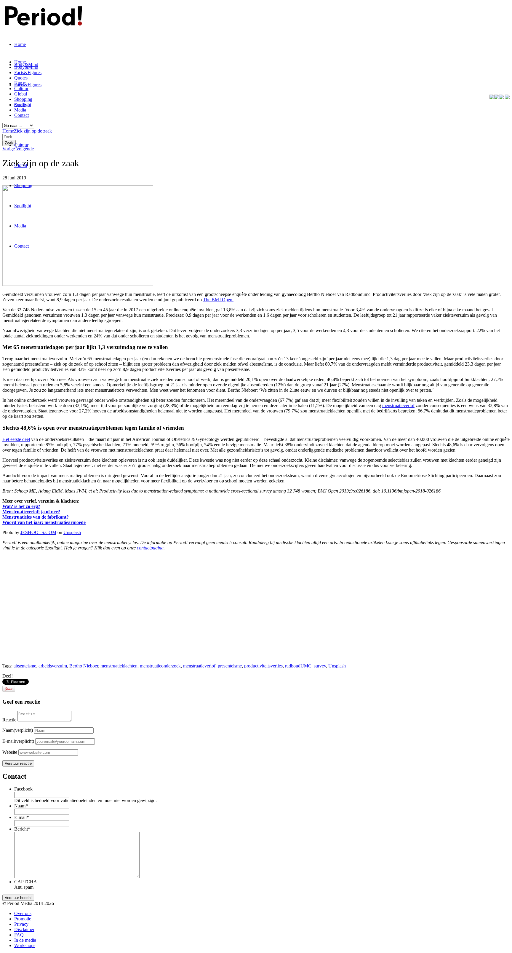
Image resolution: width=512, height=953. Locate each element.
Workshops (24, 945)
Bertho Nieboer (83, 665)
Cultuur (21, 145)
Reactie (9, 719)
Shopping (23, 185)
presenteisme (230, 665)
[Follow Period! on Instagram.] (501, 97)
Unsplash (72, 532)
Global (20, 165)
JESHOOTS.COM (38, 532)
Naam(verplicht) (17, 730)
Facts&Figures (27, 84)
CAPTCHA (25, 881)
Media (20, 225)
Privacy (21, 924)
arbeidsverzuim (53, 665)
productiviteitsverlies (263, 665)
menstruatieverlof (199, 665)
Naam (21, 805)
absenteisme (25, 665)
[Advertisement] (180, 617)
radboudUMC (298, 665)
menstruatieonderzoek (160, 665)
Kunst (19, 83)
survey (320, 665)
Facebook (23, 788)
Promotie (22, 918)
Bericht (22, 828)
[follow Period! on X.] (496, 97)
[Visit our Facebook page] (491, 97)
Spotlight (22, 205)
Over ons (22, 913)
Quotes (21, 77)
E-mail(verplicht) (18, 741)
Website (9, 752)
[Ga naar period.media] (507, 97)
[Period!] (42, 22)
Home (20, 44)
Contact (21, 245)
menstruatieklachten (118, 665)
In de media (25, 940)
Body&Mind (26, 67)
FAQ (19, 934)
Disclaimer (24, 929)
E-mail (21, 817)
